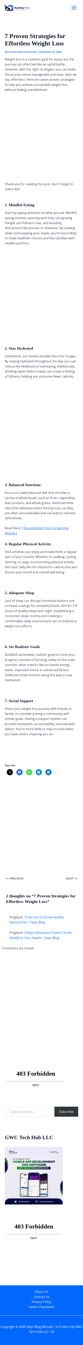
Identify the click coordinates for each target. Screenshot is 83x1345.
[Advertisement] (41, 138)
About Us (41, 1292)
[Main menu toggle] (74, 8)
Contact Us (42, 1297)
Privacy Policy (41, 1302)
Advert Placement (41, 1307)
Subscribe (66, 1112)
